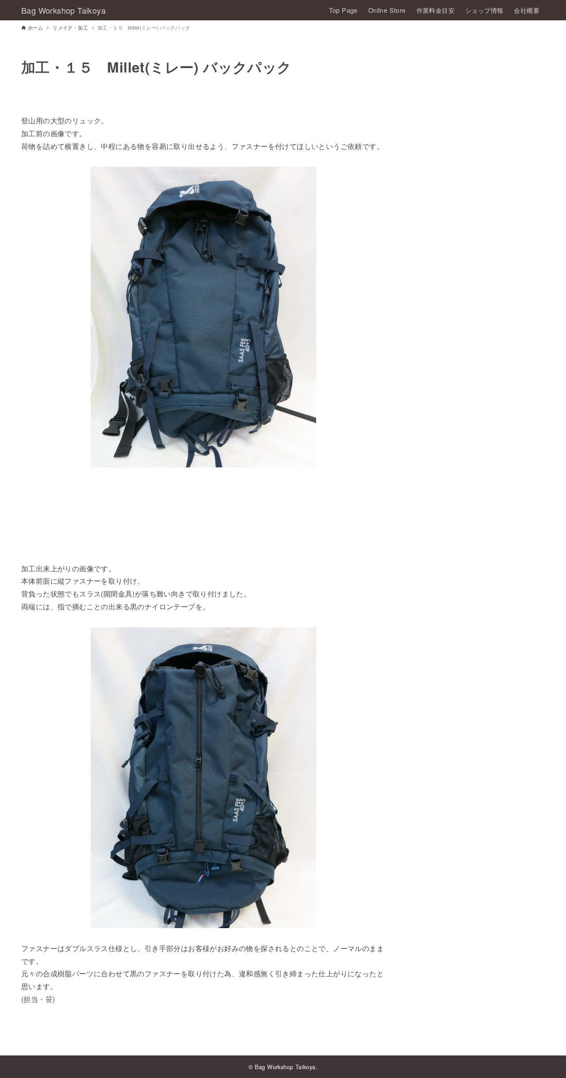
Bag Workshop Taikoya (63, 10)
